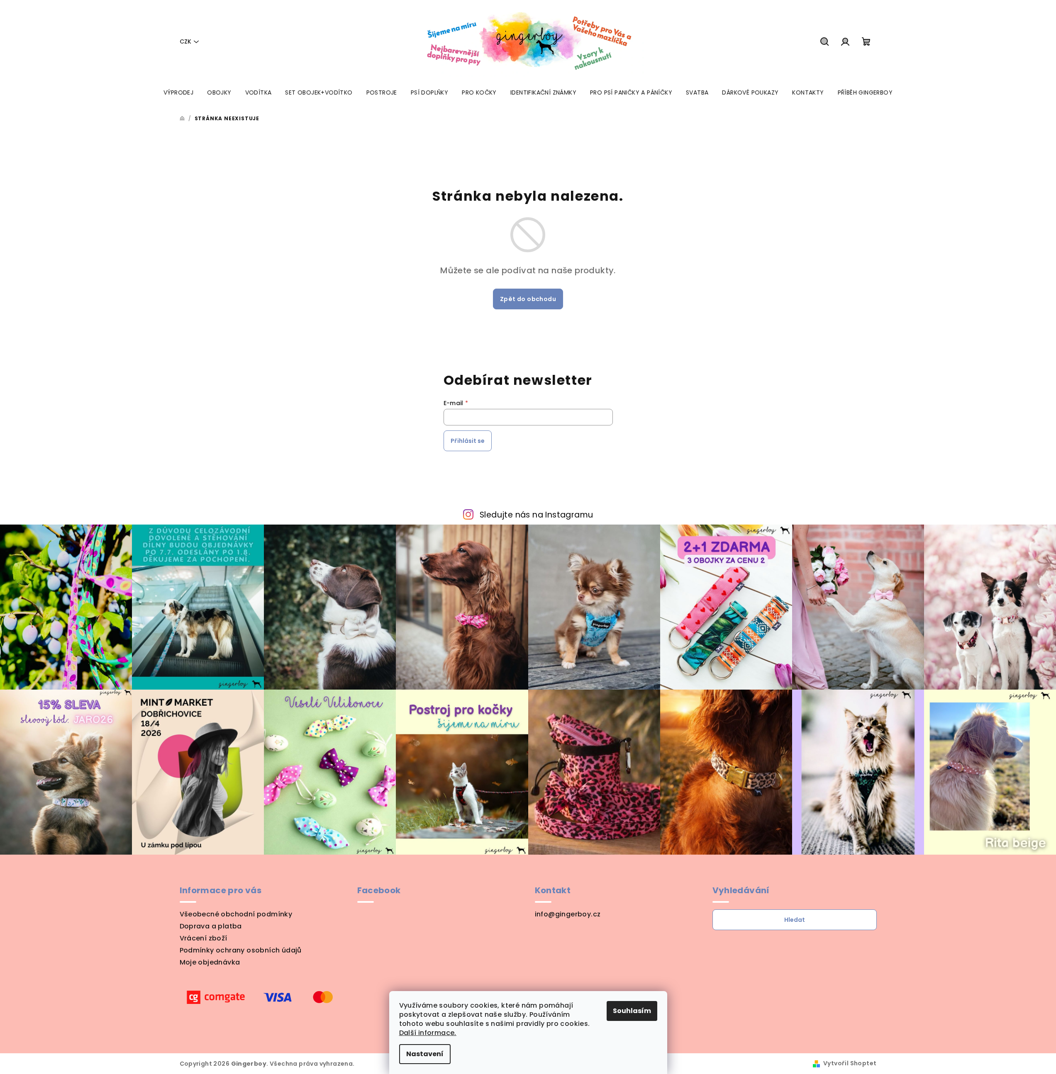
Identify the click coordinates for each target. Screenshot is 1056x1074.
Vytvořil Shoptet (849, 1063)
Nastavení (425, 1054)
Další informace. (427, 1033)
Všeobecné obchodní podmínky (236, 914)
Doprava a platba (211, 926)
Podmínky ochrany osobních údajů (241, 950)
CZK (185, 41)
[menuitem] (178, 92)
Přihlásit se (468, 441)
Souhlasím (632, 1011)
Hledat (794, 920)
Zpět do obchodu (528, 299)
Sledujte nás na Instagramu (536, 514)
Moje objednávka (210, 962)
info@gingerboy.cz (568, 914)
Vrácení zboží (203, 938)
